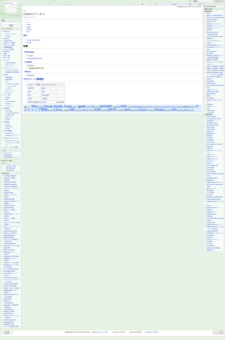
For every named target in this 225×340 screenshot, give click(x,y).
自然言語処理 (15, 72)
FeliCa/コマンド (11, 263)
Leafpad (28, 62)
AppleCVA (210, 250)
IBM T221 (9, 250)
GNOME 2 (36, 102)
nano (28, 24)
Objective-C (9, 126)
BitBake (9, 237)
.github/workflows (212, 231)
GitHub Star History (213, 91)
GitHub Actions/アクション (215, 182)
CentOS (8, 101)
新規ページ (192, 4)
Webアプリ (9, 117)
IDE (25, 35)
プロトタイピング (11, 34)
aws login (210, 146)
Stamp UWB (211, 129)
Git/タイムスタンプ (213, 239)
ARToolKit (9, 271)
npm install (210, 169)
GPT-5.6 (209, 30)
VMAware (210, 38)
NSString (9, 199)
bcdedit (209, 43)
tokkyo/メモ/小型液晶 (213, 248)
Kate (43, 91)
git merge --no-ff (212, 123)
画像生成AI (9, 77)
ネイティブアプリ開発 (11, 147)
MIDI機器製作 (8, 47)
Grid (208, 108)
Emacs (29, 29)
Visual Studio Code (33, 40)
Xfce (28, 56)
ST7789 (209, 243)
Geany (29, 42)
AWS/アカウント (212, 159)
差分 (156, 4)
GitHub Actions (211, 214)
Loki (208, 87)
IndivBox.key (10, 231)
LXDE (29, 66)
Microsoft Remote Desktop (215, 85)
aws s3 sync (211, 142)
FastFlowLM (211, 111)
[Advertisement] (174, 12)
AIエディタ (9, 92)
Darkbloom (210, 180)
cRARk (8, 193)
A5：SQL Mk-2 (11, 269)
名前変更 (174, 4)
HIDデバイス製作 (9, 45)
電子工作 (6, 31)
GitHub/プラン (211, 212)
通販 (5, 53)
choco (209, 176)
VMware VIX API (11, 256)
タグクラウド (8, 153)
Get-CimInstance (212, 19)
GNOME (31, 88)
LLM (7, 81)
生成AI (6, 75)
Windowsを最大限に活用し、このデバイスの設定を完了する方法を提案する (215, 75)
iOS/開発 (6, 122)
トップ (3, 18)
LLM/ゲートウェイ (212, 89)
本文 (142, 4)
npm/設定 (210, 216)
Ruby (10, 111)
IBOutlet (9, 322)
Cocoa (8, 124)
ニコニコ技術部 (9, 49)
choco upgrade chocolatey (215, 174)
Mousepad (29, 52)
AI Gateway (210, 98)
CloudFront (210, 235)
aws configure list (212, 165)
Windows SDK (11, 284)
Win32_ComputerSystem (215, 15)
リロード (149, 4)
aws (208, 49)
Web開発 (7, 108)
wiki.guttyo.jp (10, 170)
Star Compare (211, 94)
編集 (199, 4)
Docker (8, 97)
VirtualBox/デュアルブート (215, 47)
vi (27, 22)
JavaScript (9, 113)
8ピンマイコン (10, 65)
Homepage (210, 81)
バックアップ (165, 4)
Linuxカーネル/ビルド (12, 140)
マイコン (6, 60)
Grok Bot (209, 237)
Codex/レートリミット (214, 24)
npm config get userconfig (215, 218)
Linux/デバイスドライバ (11, 138)
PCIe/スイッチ (211, 188)
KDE (29, 91)
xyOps (209, 205)
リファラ (183, 4)
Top (24, 17)
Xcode (8, 128)
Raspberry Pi (8, 41)
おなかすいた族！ (11, 166)
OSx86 (8, 313)
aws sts (209, 163)
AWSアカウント (212, 157)
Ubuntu (13, 101)
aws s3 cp (210, 161)
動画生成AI (9, 79)
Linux (24, 10)
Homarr (209, 79)
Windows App (211, 83)
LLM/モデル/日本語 (13, 84)
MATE (29, 75)
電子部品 (6, 51)
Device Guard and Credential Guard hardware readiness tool (214, 34)
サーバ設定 (7, 95)
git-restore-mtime (212, 178)
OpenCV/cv (10, 286)
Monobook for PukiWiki (151, 332)
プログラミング (9, 67)
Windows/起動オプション (215, 45)
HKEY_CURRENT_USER (215, 68)
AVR (14, 63)
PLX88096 (210, 191)
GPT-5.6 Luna (211, 22)
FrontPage (10, 176)
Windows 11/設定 (212, 60)
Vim (28, 32)
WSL (7, 99)
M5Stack (6, 38)
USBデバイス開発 (9, 43)
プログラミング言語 (12, 70)
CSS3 (12, 115)
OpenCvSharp (11, 277)
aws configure (211, 51)
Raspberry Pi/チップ (213, 208)
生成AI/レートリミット (214, 28)
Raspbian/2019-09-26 (34, 58)
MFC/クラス (10, 233)
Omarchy (210, 104)
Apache (8, 103)
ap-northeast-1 (211, 171)
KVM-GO (209, 241)
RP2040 (209, 210)
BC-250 (209, 195)
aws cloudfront (211, 116)
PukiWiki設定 (8, 155)
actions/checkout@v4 (213, 199)
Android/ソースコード (12, 135)
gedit (28, 27)
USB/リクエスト (11, 288)
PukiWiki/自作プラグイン (12, 157)
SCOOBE (210, 53)
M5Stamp (210, 131)
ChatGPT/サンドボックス (215, 233)
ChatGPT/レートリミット (215, 26)
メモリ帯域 (210, 193)
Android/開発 (8, 131)
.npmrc (209, 220)
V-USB (8, 309)
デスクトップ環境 (32, 79)
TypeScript (15, 113)
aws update (210, 167)
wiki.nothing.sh (10, 168)
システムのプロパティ (214, 41)
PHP (7, 111)
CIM (208, 13)
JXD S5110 (10, 320)
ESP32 (8, 63)
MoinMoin (9, 235)
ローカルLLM (11, 86)
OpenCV (9, 311)
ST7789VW (210, 246)
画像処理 (8, 72)
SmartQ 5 (9, 205)
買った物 (6, 55)
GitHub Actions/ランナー (214, 224)
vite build (210, 138)
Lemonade (210, 113)
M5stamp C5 (211, 133)
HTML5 (8, 115)
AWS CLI (210, 148)
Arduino (8, 36)
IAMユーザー (211, 155)
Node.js (8, 119)
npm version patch (213, 125)
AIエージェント (10, 90)
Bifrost (209, 96)
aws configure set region (214, 144)
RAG (9, 88)
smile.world (10, 243)
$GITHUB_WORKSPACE (215, 197)
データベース (10, 106)
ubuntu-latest (211, 222)
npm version (211, 127)
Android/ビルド (10, 133)
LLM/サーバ (210, 106)
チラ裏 (4, 150)
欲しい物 (6, 58)
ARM (11, 63)
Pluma (27, 71)
